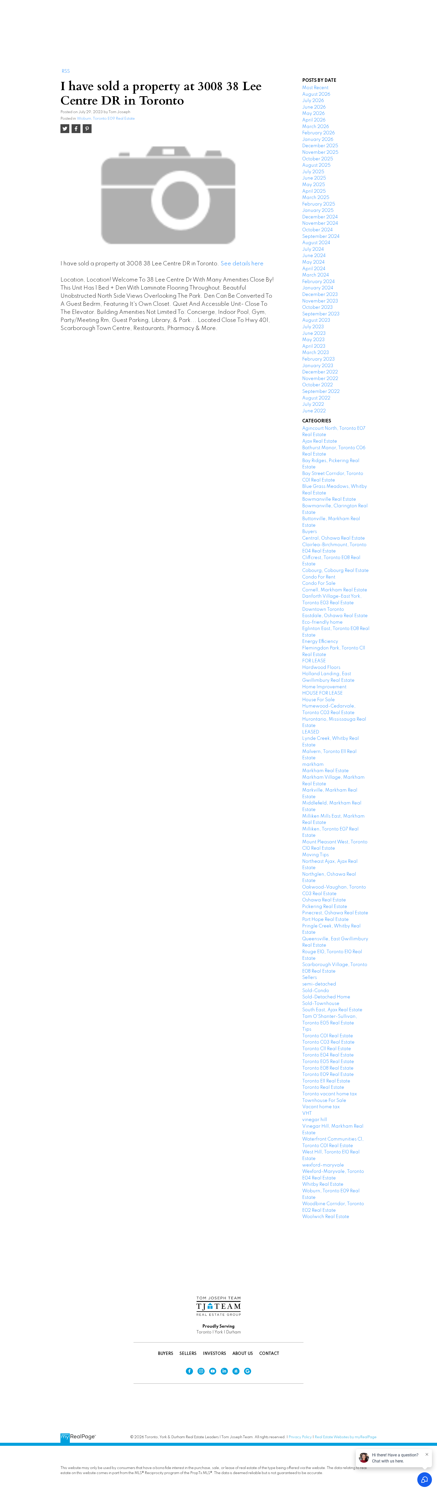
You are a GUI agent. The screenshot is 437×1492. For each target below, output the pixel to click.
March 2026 (315, 126)
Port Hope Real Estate (325, 919)
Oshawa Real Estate (324, 900)
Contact (269, 1354)
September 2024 (321, 236)
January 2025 (318, 210)
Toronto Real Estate (323, 1087)
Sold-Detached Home (326, 997)
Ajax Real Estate (319, 441)
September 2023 (321, 314)
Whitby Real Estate (322, 1184)
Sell (307, 21)
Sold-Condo (315, 991)
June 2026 (314, 107)
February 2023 (318, 359)
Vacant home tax (321, 1107)
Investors (214, 1354)
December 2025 (320, 146)
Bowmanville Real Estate (329, 499)
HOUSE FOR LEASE (322, 693)
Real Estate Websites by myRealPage (346, 1437)
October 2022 (317, 385)
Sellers (309, 977)
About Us (242, 1354)
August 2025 (316, 165)
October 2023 (317, 307)
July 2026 (313, 100)
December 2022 (320, 372)
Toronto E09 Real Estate (328, 1074)
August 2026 (316, 94)
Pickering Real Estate (324, 906)
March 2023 (315, 352)
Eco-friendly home (322, 622)
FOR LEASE (314, 661)
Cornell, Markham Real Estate (334, 590)
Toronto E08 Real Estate (328, 1068)
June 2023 (314, 333)
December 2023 (320, 294)
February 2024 (318, 282)
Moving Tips (315, 855)
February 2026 (318, 133)
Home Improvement (324, 687)
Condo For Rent (318, 577)
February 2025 (318, 204)
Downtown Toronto (323, 609)
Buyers (309, 531)
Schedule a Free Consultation (388, 22)
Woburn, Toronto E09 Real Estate (106, 118)
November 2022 (320, 378)
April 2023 (313, 346)
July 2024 (313, 249)
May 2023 (313, 340)
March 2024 (315, 275)
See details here (242, 264)
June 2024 (314, 256)
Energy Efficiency (320, 641)
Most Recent (315, 88)
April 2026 (313, 120)
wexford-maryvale (323, 1165)
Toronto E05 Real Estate (328, 1061)
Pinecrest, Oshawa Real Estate (335, 913)
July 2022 (313, 404)
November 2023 (320, 301)
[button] (284, 22)
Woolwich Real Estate (325, 1217)
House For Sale (318, 700)
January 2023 (317, 366)
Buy (284, 21)
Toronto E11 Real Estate (326, 1081)
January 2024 (317, 288)
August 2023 (316, 320)
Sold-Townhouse (320, 1003)
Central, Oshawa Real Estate (333, 538)
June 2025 (314, 178)
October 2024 (317, 230)
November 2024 (320, 223)
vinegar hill (314, 1120)
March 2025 (315, 197)
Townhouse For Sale (324, 1100)
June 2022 (314, 411)
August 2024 (316, 243)
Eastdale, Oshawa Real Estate (335, 616)
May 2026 (313, 113)
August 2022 (316, 398)
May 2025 (313, 185)
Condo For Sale (319, 583)
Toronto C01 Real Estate (327, 1036)
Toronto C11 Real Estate (326, 1049)
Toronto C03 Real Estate (328, 1042)
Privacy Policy (300, 1437)
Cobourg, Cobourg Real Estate (335, 570)
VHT (307, 1113)
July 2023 (313, 327)
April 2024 (313, 269)
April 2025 (314, 191)
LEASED (310, 732)
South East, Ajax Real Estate (332, 1010)
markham (313, 764)
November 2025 (320, 152)
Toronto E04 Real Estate (328, 1055)
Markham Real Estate (325, 771)
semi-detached (319, 984)
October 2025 (317, 159)
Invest (334, 21)
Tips (306, 1029)
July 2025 (313, 172)
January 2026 (317, 139)
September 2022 (321, 391)
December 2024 (320, 217)
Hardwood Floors (321, 667)
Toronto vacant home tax (329, 1094)
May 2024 (313, 262)
